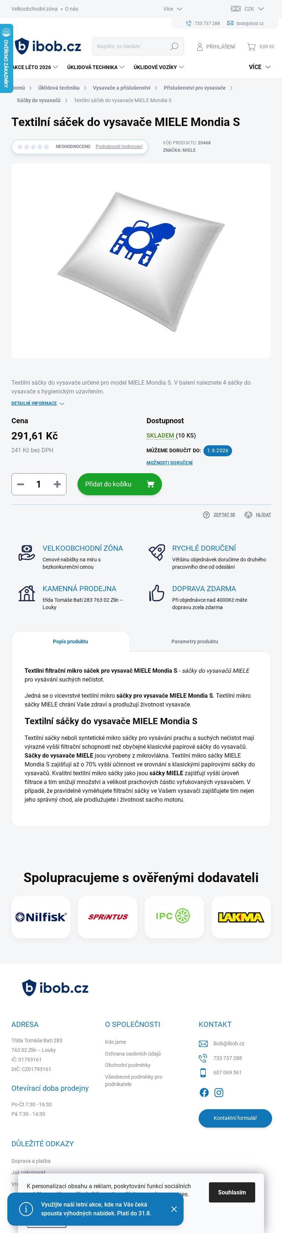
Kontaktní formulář (235, 1118)
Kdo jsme (115, 1042)
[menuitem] (35, 67)
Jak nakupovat (28, 1172)
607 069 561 (227, 1072)
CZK (249, 9)
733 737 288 (227, 1058)
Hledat (174, 46)
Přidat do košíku (108, 484)
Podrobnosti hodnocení (119, 146)
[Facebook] (204, 1091)
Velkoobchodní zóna (34, 9)
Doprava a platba (31, 1161)
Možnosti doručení (170, 462)
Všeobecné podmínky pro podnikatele (133, 1080)
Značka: (179, 150)
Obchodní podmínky (128, 1065)
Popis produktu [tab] (70, 641)
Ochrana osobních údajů (133, 1054)
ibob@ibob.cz (229, 1043)
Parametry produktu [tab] (194, 641)
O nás (71, 9)
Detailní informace (34, 403)
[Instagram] (218, 1091)
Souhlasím (232, 1192)
